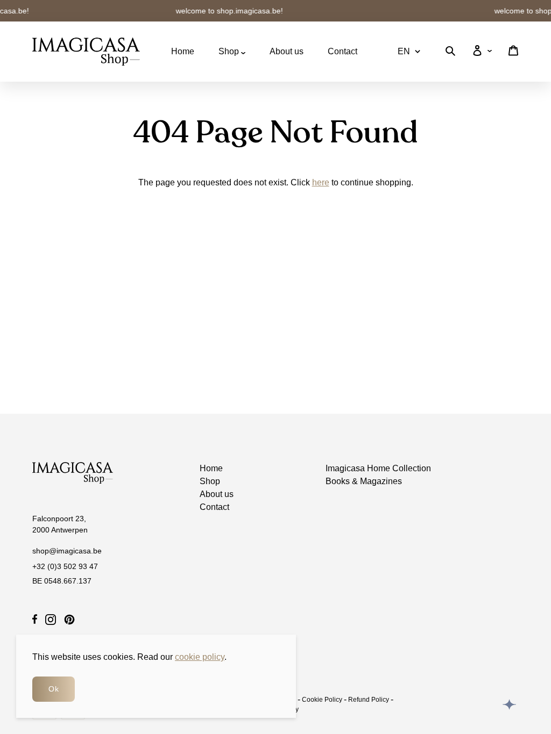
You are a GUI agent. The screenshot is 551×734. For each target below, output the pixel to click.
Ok (53, 689)
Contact (342, 51)
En (404, 51)
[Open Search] (450, 52)
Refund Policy (368, 699)
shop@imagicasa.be (67, 551)
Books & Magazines (364, 481)
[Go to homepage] (86, 52)
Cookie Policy (322, 699)
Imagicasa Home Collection (378, 468)
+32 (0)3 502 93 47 (65, 566)
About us (286, 51)
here (320, 182)
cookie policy (199, 656)
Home (182, 51)
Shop (229, 51)
